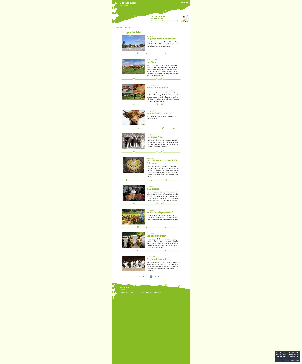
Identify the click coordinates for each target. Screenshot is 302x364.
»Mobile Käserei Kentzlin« (159, 112)
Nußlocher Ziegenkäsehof (160, 212)
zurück (146, 277)
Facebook (150, 292)
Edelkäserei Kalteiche (157, 87)
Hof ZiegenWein (155, 136)
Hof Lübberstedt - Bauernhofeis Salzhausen (162, 161)
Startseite (119, 27)
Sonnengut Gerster (156, 235)
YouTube (158, 292)
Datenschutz (123, 292)
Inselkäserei (153, 188)
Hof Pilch (151, 62)
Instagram (142, 292)
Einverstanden (295, 360)
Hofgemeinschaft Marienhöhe (161, 38)
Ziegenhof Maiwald (156, 259)
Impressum (132, 292)
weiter (156, 277)
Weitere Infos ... (286, 360)
